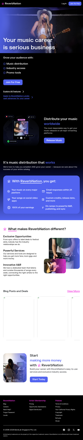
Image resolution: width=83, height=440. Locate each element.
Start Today (38, 379)
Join (75, 4)
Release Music (54, 140)
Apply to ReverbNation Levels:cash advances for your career (16, 97)
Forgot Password (9, 412)
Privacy (57, 407)
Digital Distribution (35, 410)
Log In (64, 4)
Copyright (58, 412)
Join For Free (13, 82)
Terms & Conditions (61, 404)
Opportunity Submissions (37, 407)
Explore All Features (12, 91)
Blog (4, 404)
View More (73, 291)
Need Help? (7, 410)
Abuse (57, 421)
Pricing (31, 404)
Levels (5, 415)
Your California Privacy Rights (65, 410)
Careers (6, 407)
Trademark (59, 415)
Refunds (58, 418)
